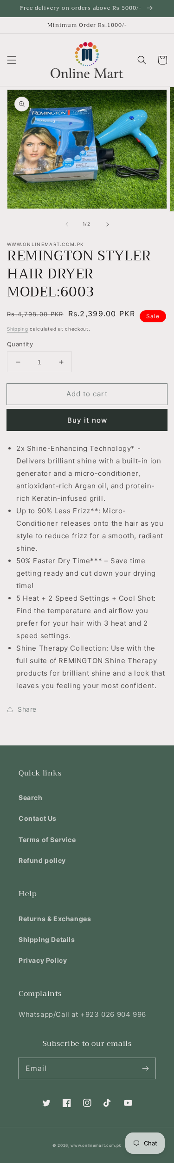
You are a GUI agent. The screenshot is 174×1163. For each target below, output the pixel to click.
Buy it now (87, 420)
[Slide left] (67, 224)
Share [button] (27, 709)
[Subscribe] (145, 1068)
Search (31, 797)
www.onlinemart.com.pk (96, 1145)
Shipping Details (47, 939)
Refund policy (42, 860)
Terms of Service (47, 839)
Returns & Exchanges (55, 919)
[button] (11, 60)
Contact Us (38, 818)
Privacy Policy (43, 960)
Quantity (20, 344)
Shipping (17, 329)
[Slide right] (107, 224)
